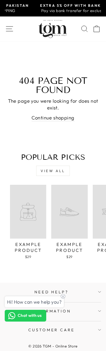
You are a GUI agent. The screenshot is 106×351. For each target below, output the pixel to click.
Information (51, 311)
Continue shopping (53, 117)
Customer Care (51, 329)
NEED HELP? (51, 292)
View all (53, 171)
